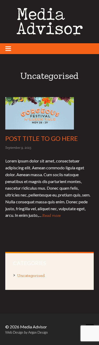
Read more (51, 215)
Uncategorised (31, 275)
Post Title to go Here (41, 138)
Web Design (14, 332)
